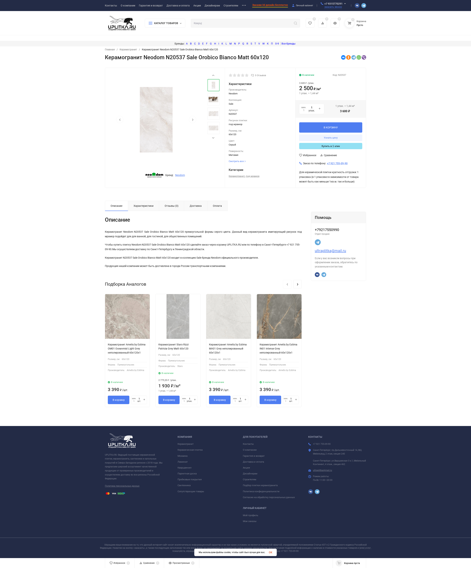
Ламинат (183, 461)
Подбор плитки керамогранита (260, 485)
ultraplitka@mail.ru (330, 250)
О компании (250, 449)
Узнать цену (331, 137)
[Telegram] (353, 57)
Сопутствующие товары (191, 491)
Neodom (180, 175)
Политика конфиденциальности (261, 491)
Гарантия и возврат (254, 456)
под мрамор (252, 176)
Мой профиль (250, 515)
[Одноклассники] (348, 57)
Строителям (249, 479)
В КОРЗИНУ (331, 127)
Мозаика (182, 456)
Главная (110, 49)
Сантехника (184, 485)
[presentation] (119, 119)
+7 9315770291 (333, 3)
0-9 (277, 43)
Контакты (248, 444)
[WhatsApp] (359, 57)
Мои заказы (249, 521)
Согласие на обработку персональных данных (269, 497)
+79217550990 (327, 230)
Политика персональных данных (122, 486)
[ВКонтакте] (343, 57)
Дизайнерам (250, 473)
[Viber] (364, 57)
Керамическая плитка (190, 449)
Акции (246, 467)
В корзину (119, 399)
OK (270, 552)
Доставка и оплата (253, 461)
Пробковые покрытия (190, 479)
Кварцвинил (185, 467)
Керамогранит (128, 49)
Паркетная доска (187, 473)
